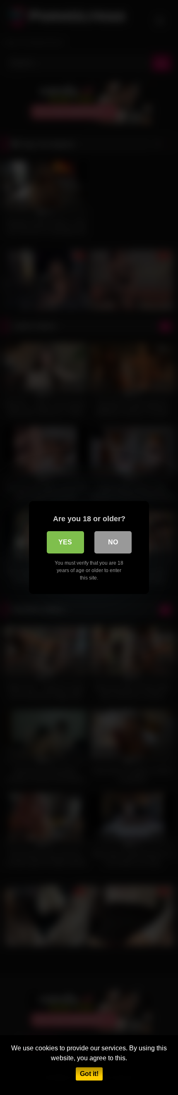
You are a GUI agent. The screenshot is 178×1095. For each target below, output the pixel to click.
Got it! (89, 1073)
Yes (65, 542)
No (113, 542)
